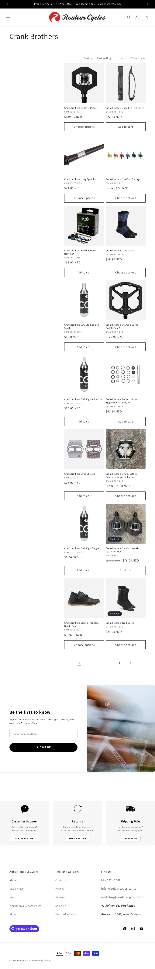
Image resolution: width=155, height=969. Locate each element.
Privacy (59, 889)
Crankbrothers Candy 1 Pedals (81, 107)
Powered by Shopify (42, 960)
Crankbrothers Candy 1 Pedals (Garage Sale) (122, 550)
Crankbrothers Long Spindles (80, 179)
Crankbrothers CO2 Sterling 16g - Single (82, 326)
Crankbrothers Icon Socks (120, 250)
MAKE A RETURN (77, 838)
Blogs (12, 914)
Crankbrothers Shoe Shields (79, 473)
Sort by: (88, 58)
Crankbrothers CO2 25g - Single (81, 548)
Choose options (84, 126)
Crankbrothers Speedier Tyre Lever (125, 107)
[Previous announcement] (7, 4)
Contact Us (62, 880)
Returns (60, 897)
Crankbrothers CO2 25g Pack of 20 (83, 399)
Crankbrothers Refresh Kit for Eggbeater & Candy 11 (122, 401)
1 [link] (79, 663)
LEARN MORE (130, 838)
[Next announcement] (147, 4)
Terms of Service (65, 914)
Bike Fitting (16, 889)
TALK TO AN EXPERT (24, 838)
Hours (13, 897)
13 (120, 663)
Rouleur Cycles (24, 960)
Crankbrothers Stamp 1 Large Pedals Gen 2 (122, 326)
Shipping (60, 906)
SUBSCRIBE (43, 747)
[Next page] (130, 663)
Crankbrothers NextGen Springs (123, 179)
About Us (15, 880)
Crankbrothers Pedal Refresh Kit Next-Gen (81, 252)
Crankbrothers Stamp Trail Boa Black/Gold (81, 624)
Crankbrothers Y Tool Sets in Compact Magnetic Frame (121, 475)
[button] (8, 17)
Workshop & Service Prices (25, 906)
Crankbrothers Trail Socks (120, 622)
